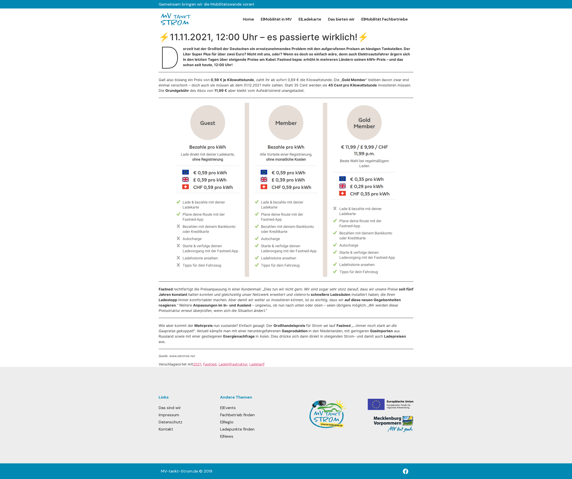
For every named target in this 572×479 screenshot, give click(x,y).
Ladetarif (257, 364)
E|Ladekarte (310, 19)
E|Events (228, 407)
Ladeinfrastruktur (233, 364)
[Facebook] (405, 471)
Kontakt (166, 429)
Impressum (169, 415)
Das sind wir (170, 407)
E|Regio (226, 422)
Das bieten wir (341, 19)
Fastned (210, 364)
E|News (226, 436)
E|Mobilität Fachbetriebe (384, 19)
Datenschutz (170, 422)
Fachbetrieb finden (237, 415)
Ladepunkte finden (237, 429)
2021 (197, 364)
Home (248, 19)
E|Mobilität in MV (276, 19)
